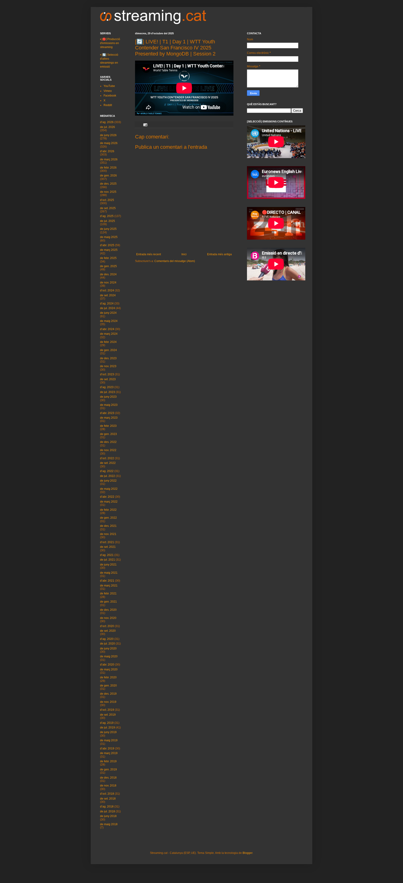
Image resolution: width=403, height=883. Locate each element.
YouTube (109, 86)
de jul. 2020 (107, 643)
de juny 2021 (108, 564)
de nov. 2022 (108, 450)
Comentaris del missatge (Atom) (174, 261)
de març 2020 (109, 669)
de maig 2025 (109, 237)
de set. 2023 (108, 379)
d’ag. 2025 (107, 216)
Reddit (108, 105)
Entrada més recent (148, 254)
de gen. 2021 (108, 601)
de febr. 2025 (108, 258)
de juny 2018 (108, 816)
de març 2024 (109, 333)
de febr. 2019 (108, 761)
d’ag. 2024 (107, 303)
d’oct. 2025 (107, 200)
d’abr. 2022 (107, 496)
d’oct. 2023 (107, 374)
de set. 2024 (108, 295)
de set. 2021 (108, 546)
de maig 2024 (109, 321)
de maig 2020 (109, 656)
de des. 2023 (108, 358)
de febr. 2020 (108, 677)
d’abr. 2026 (107, 151)
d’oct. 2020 (107, 626)
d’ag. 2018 (107, 806)
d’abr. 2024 (107, 329)
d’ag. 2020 (107, 639)
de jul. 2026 (107, 127)
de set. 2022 (108, 463)
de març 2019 (109, 753)
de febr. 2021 (108, 593)
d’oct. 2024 (107, 290)
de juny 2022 (108, 480)
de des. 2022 (108, 442)
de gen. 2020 (108, 685)
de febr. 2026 (108, 167)
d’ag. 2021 (107, 555)
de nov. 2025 (108, 191)
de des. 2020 (108, 609)
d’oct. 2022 (107, 458)
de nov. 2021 (108, 534)
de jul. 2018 (107, 811)
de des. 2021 (108, 526)
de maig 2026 (109, 143)
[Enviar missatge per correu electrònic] (145, 124)
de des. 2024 (108, 274)
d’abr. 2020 (107, 664)
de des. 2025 (108, 183)
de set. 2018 (108, 798)
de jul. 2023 (107, 392)
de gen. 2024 (108, 350)
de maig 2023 (109, 405)
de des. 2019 (108, 693)
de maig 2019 (109, 740)
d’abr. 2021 (107, 580)
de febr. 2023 (108, 426)
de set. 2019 (108, 714)
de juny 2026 (108, 135)
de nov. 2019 (108, 702)
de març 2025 (109, 250)
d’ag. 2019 (107, 722)
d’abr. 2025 (107, 245)
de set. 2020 (108, 630)
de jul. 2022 (107, 476)
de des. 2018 (108, 777)
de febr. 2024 (108, 342)
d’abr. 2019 (107, 748)
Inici (184, 254)
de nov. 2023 (108, 366)
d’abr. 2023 (107, 413)
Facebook (110, 95)
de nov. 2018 (108, 785)
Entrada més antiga (219, 254)
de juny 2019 (108, 732)
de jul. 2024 (107, 308)
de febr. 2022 (108, 509)
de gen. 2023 (108, 434)
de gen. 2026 (108, 175)
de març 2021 (109, 585)
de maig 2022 (109, 488)
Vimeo (108, 91)
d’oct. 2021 (107, 542)
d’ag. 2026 (107, 122)
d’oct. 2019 (107, 709)
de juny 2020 (108, 648)
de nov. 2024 (108, 282)
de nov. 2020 (108, 618)
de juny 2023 (108, 396)
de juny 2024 (108, 312)
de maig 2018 (109, 824)
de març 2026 (109, 159)
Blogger (247, 853)
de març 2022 (109, 501)
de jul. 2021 (107, 559)
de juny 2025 (108, 229)
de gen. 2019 (108, 769)
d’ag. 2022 (107, 471)
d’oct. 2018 (107, 793)
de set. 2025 (108, 208)
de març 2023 (109, 417)
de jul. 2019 (107, 727)
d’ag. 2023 (107, 387)
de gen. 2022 (108, 517)
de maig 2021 (109, 572)
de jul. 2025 (107, 221)
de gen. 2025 (108, 266)
